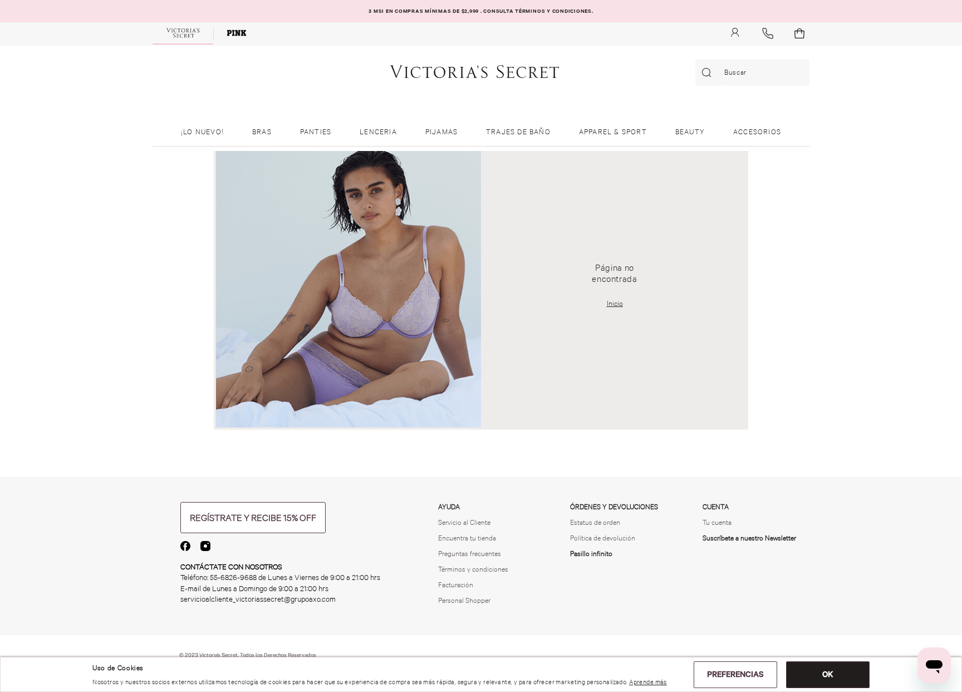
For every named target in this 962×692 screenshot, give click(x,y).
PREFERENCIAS (735, 674)
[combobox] (752, 72)
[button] (253, 518)
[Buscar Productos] (708, 72)
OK (827, 674)
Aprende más (648, 682)
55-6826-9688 (233, 577)
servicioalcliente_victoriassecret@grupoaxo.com (258, 599)
